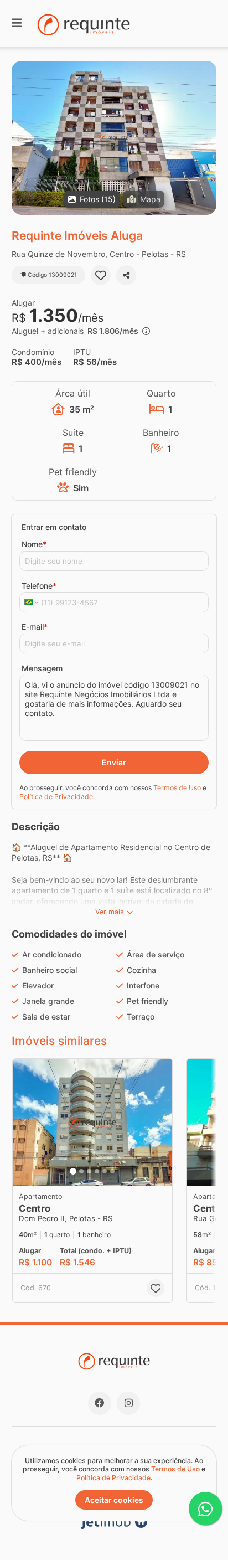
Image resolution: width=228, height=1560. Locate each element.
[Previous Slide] (21, 138)
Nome (34, 544)
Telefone (39, 585)
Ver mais (109, 912)
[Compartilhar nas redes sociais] (126, 275)
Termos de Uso (177, 788)
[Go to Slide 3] (89, 1171)
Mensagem (42, 668)
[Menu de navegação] (17, 23)
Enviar (114, 762)
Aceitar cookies (114, 1500)
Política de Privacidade (56, 796)
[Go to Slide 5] (104, 1171)
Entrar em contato (54, 527)
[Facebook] (99, 1403)
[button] (114, 138)
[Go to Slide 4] (97, 1171)
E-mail (35, 626)
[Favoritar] (101, 275)
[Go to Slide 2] (81, 1171)
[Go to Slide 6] (112, 1171)
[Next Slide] (207, 138)
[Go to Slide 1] (73, 1171)
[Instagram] (128, 1403)
